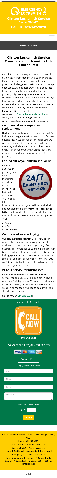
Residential (19, 451)
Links (49, 458)
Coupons (29, 454)
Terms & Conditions (14, 458)
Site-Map (40, 458)
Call (29, 474)
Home (23, 45)
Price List (30, 458)
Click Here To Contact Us (28, 302)
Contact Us (40, 454)
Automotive (45, 451)
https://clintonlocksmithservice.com (28, 445)
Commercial (31, 451)
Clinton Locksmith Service (30, 114)
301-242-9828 (35, 27)
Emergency (17, 454)
